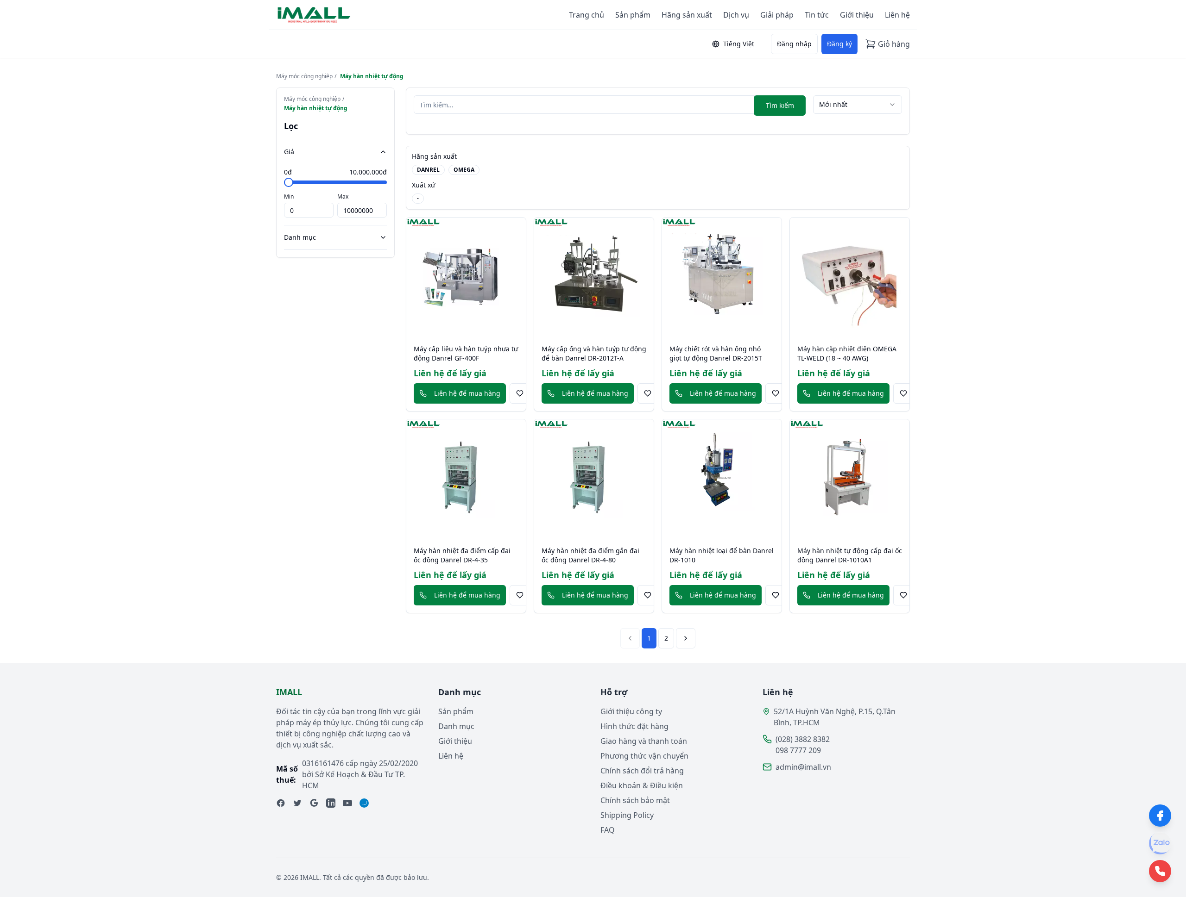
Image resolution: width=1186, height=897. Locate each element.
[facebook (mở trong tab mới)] (280, 803)
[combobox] (857, 104)
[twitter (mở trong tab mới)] (297, 803)
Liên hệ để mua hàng (467, 393)
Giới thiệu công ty (631, 711)
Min (289, 196)
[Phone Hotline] (1160, 871)
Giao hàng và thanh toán (643, 741)
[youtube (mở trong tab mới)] (347, 803)
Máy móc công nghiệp (304, 76)
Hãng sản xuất (687, 15)
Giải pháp (777, 15)
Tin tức (817, 15)
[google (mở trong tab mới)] (314, 803)
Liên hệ (897, 15)
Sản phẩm (632, 15)
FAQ (607, 830)
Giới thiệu (857, 15)
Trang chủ (586, 15)
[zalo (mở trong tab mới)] (364, 803)
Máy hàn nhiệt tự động (372, 76)
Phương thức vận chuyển (644, 756)
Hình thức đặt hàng (634, 726)
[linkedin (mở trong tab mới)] (330, 803)
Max (342, 196)
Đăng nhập (794, 43)
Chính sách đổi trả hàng (642, 771)
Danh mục (300, 237)
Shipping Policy (627, 815)
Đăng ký (839, 43)
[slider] (288, 182)
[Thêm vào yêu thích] (520, 393)
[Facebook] (1160, 815)
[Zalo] (1160, 843)
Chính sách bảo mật (635, 800)
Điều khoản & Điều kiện (641, 785)
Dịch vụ (736, 15)
